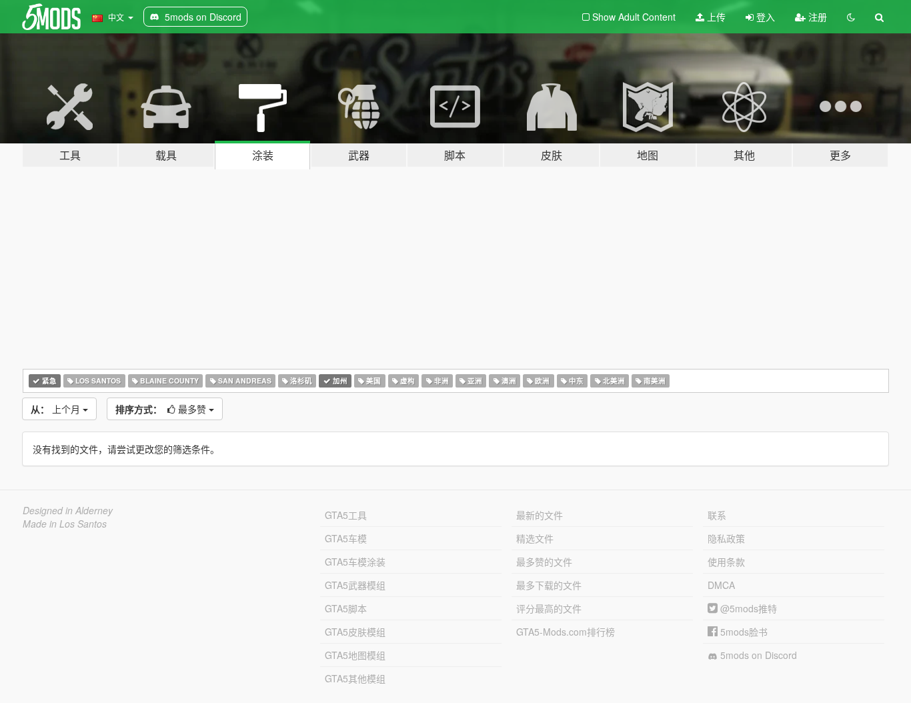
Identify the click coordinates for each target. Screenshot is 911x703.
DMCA (721, 585)
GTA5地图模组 (355, 655)
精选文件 (535, 538)
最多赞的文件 (544, 561)
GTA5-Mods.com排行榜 (565, 631)
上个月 (57, 409)
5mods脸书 (743, 631)
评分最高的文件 (549, 608)
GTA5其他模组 (355, 678)
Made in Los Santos (65, 523)
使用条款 (726, 561)
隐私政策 (726, 538)
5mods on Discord (757, 655)
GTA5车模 (346, 538)
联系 (717, 515)
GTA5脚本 (346, 608)
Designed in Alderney (68, 510)
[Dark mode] (851, 16)
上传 (715, 16)
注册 (816, 16)
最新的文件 (539, 515)
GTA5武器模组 (355, 585)
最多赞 (162, 409)
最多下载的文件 (549, 585)
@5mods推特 (747, 608)
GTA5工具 (346, 515)
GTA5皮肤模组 (355, 631)
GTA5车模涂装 (355, 561)
